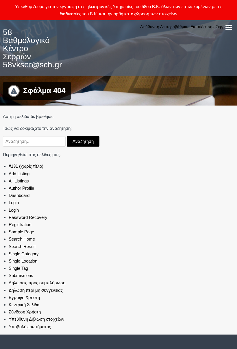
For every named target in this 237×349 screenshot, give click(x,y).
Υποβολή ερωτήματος (30, 326)
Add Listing (19, 173)
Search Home (22, 239)
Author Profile (21, 188)
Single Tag (18, 268)
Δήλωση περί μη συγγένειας (36, 290)
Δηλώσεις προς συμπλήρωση (37, 282)
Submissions (21, 275)
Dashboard (19, 195)
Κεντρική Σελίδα (24, 304)
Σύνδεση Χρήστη (25, 311)
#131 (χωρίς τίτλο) (26, 166)
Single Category (24, 253)
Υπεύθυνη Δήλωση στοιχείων (36, 319)
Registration (20, 224)
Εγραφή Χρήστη (24, 297)
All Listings (19, 180)
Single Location (23, 260)
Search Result (22, 246)
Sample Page (21, 231)
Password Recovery (28, 217)
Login (14, 202)
